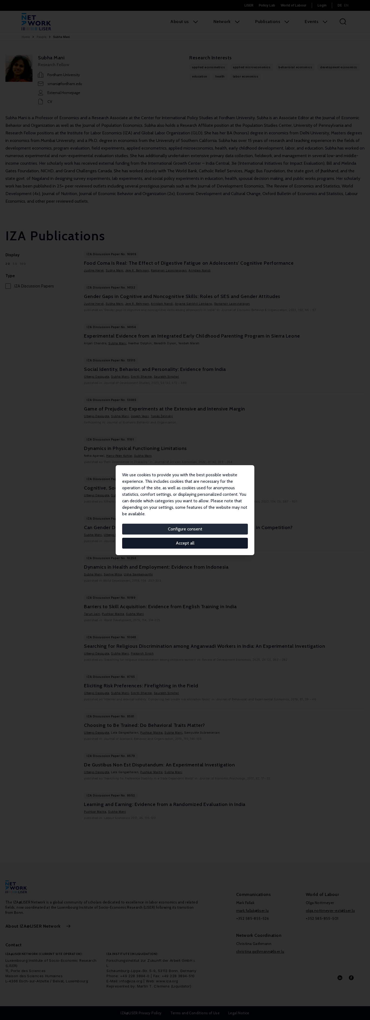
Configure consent (185, 529)
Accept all (185, 543)
